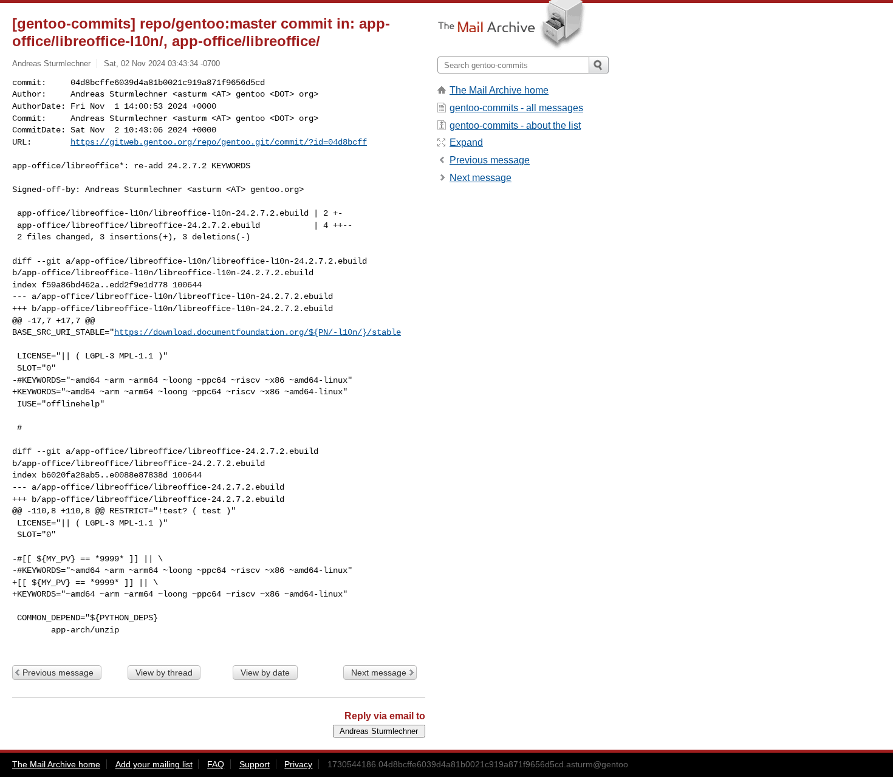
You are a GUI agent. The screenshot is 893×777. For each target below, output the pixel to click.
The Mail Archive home (499, 90)
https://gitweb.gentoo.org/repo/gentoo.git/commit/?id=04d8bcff (218, 142)
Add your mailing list (154, 764)
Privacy (298, 764)
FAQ (215, 764)
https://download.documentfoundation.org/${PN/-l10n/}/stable (257, 332)
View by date (265, 672)
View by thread (164, 672)
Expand (466, 142)
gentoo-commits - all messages (516, 108)
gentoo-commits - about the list (515, 125)
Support (254, 764)
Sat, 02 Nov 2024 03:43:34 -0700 (162, 63)
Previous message (58, 672)
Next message (378, 672)
